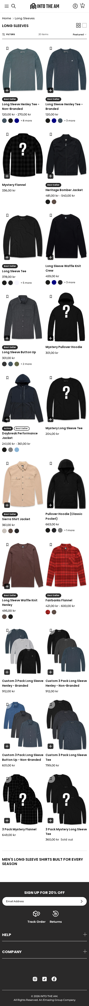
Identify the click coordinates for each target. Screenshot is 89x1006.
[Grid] (78, 25)
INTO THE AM (48, 996)
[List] (84, 25)
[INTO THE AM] (44, 6)
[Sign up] (81, 901)
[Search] (15, 7)
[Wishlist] (7, 48)
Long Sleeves (25, 18)
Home (6, 18)
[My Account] (73, 6)
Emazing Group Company (59, 999)
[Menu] (6, 6)
